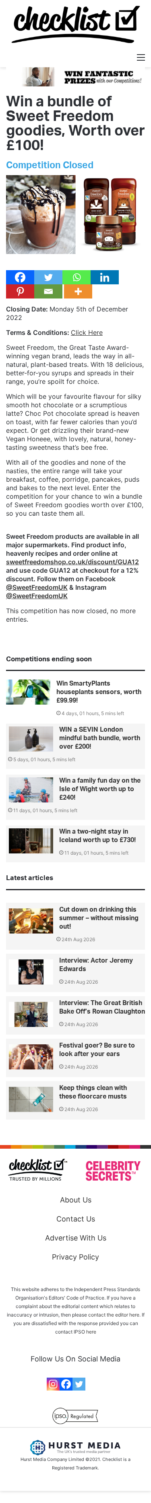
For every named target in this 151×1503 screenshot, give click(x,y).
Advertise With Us (75, 1238)
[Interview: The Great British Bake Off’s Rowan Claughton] (31, 1014)
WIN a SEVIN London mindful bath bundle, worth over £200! (99, 738)
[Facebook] (20, 277)
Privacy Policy (75, 1257)
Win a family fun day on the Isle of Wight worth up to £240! (100, 789)
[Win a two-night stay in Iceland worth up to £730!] (31, 840)
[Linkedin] (105, 277)
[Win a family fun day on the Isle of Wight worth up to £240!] (31, 789)
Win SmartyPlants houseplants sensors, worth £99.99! (98, 692)
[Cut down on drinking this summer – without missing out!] (31, 921)
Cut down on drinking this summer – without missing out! (99, 918)
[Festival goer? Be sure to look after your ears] (31, 1056)
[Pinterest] (20, 291)
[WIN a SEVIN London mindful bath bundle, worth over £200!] (31, 739)
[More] (78, 291)
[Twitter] (48, 277)
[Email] (48, 291)
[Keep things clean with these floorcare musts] (31, 1099)
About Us (75, 1200)
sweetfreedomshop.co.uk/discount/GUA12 (72, 562)
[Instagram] (53, 1384)
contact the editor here (113, 1315)
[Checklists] (75, 24)
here (91, 1332)
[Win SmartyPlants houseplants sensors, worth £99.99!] (28, 692)
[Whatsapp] (76, 277)
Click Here (87, 332)
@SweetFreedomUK (37, 587)
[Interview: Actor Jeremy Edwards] (31, 971)
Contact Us (75, 1219)
